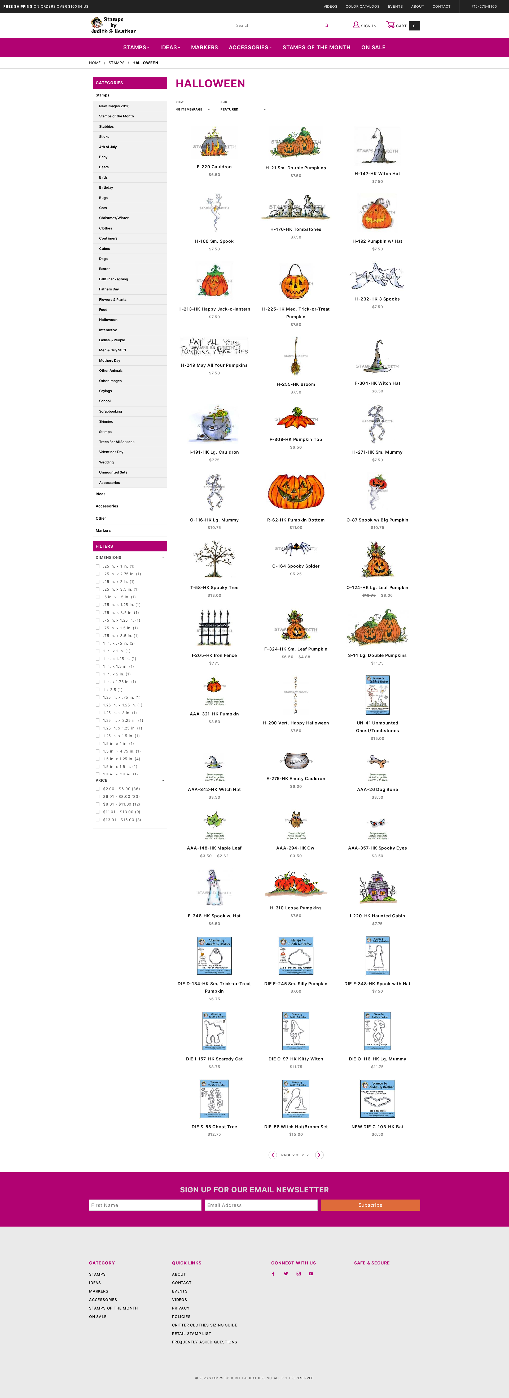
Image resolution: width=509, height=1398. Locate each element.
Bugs (103, 198)
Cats (103, 208)
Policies (181, 1316)
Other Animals (110, 370)
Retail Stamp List (191, 1333)
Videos (330, 6)
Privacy (181, 1308)
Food (103, 309)
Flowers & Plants (112, 299)
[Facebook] (275, 1276)
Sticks (104, 136)
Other (101, 518)
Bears (104, 167)
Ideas (168, 47)
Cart (405, 26)
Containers (108, 238)
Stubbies (106, 126)
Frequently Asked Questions (204, 1342)
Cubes (104, 248)
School (105, 401)
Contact (442, 6)
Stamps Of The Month (317, 47)
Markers (204, 47)
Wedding (106, 462)
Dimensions (108, 557)
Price (102, 780)
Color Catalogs (362, 6)
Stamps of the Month (116, 116)
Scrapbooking (110, 411)
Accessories (249, 47)
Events (395, 6)
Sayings (105, 391)
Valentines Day (111, 452)
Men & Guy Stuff (112, 350)
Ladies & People (112, 340)
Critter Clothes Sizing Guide (204, 1325)
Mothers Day (109, 360)
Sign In (368, 26)
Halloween (108, 319)
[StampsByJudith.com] (113, 25)
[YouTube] (313, 1276)
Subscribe (370, 1205)
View (180, 102)
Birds (103, 177)
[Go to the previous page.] (273, 1155)
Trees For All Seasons (116, 442)
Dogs (103, 258)
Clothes (105, 228)
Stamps (134, 47)
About (417, 6)
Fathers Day (109, 289)
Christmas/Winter (114, 218)
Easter (104, 269)
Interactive (108, 330)
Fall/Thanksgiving (113, 279)
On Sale (373, 47)
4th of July (108, 147)
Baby (103, 157)
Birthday (106, 187)
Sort (225, 102)
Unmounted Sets (113, 472)
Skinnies (106, 421)
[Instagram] (300, 1276)
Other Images (110, 381)
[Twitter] (288, 1276)
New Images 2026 (114, 106)
